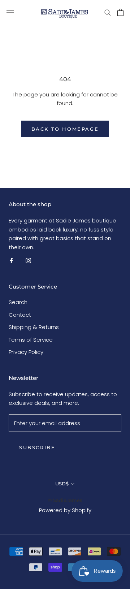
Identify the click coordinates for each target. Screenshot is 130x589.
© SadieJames (65, 500)
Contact (20, 315)
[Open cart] (120, 12)
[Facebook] (11, 260)
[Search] (107, 12)
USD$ (62, 483)
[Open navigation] (10, 12)
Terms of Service (31, 339)
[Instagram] (28, 260)
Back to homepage (65, 129)
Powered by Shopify (65, 510)
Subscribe (37, 447)
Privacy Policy (26, 352)
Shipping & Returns (34, 327)
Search (18, 302)
